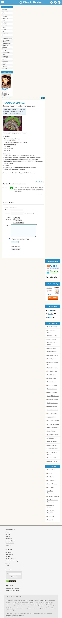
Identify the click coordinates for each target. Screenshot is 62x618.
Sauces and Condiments (5, 57)
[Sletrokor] (52, 271)
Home (3, 97)
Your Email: (7, 213)
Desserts (4, 25)
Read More (53, 298)
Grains (3, 35)
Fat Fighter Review (52, 403)
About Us (8, 536)
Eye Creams (50, 487)
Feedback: (8, 225)
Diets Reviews (51, 480)
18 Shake (49, 288)
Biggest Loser (5, 18)
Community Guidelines (11, 540)
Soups (3, 64)
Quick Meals (5, 50)
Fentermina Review (52, 410)
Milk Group (4, 47)
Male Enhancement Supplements (52, 501)
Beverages (4, 16)
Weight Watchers (51, 339)
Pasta (3, 48)
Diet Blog (8, 556)
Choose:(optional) (8, 218)
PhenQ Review (51, 374)
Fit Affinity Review (52, 406)
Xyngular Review (52, 348)
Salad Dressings (6, 52)
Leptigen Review (51, 351)
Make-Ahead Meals (6, 43)
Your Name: (7, 209)
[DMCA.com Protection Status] (11, 581)
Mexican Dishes (6, 45)
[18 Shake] (52, 266)
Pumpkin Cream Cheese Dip (5, 89)
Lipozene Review (52, 335)
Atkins (3, 12)
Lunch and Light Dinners (5, 41)
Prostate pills (50, 516)
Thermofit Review (52, 389)
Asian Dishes (5, 11)
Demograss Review (52, 399)
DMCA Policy (8, 545)
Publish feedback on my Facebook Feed (20, 239)
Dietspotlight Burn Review (52, 453)
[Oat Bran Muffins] (44, 98)
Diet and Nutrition (52, 469)
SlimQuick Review (52, 371)
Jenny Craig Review (52, 448)
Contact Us (8, 532)
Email (8, 573)
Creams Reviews (52, 484)
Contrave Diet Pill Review (52, 343)
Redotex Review (51, 378)
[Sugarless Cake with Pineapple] (42, 98)
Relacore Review (52, 392)
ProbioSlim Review (52, 367)
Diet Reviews (8, 552)
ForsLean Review (52, 441)
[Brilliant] (52, 277)
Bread (3, 20)
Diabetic (4, 27)
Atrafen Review (51, 431)
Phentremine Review (53, 420)
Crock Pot (4, 23)
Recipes (9, 97)
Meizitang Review (52, 445)
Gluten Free (5, 33)
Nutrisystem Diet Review (51, 331)
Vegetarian (4, 68)
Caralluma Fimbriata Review (52, 363)
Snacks (4, 62)
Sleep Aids (50, 519)
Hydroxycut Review (52, 355)
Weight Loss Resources (11, 558)
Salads (4, 54)
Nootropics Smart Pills (53, 496)
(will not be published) (29, 213)
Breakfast (4, 22)
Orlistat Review (51, 358)
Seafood (4, 59)
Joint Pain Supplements (50, 492)
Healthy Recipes (9, 554)
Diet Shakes (50, 476)
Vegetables (4, 66)
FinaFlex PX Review (52, 427)
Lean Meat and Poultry (7, 38)
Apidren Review (51, 417)
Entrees (4, 29)
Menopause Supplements (50, 506)
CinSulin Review (51, 438)
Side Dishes (5, 61)
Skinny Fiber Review (53, 396)
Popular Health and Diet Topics (12, 561)
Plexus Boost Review (53, 434)
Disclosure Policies (10, 543)
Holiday (4, 36)
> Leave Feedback (39, 181)
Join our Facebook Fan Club (13, 590)
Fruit (3, 31)
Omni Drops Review (52, 413)
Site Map (8, 534)
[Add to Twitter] (55, 2)
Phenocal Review (52, 385)
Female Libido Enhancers (51, 511)
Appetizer (4, 9)
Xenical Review (51, 382)
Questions (8, 563)
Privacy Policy (9, 538)
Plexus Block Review (53, 424)
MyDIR (7, 565)
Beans (3, 14)
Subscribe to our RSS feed (13, 588)
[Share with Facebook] (51, 2)
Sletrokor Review (52, 326)
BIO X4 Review (51, 457)
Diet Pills (49, 473)
